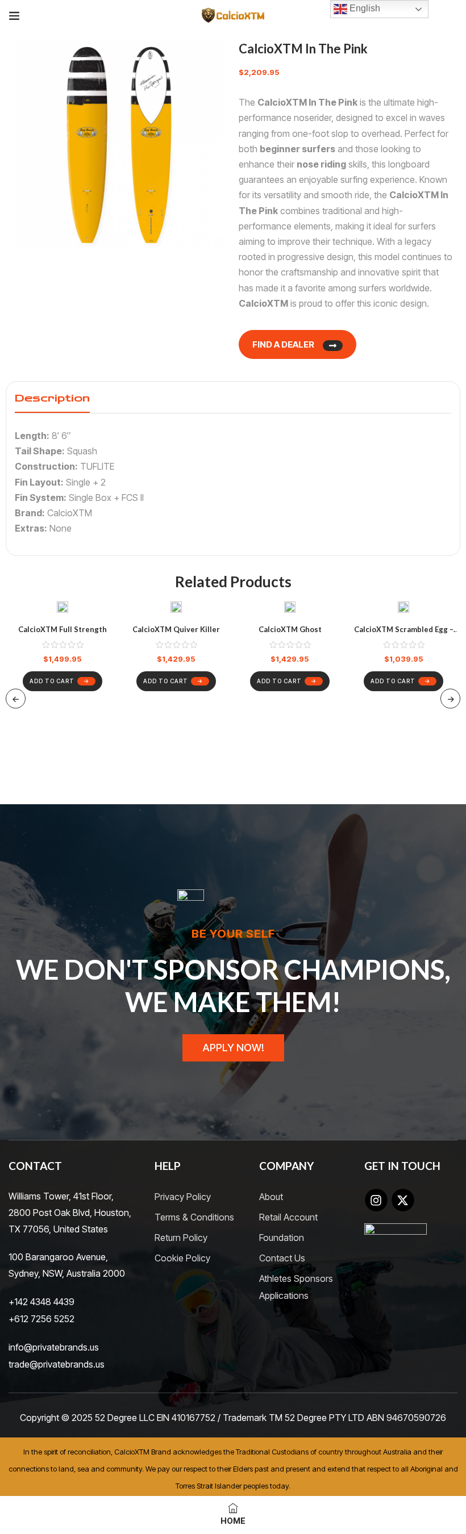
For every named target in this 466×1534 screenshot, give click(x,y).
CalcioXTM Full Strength (62, 629)
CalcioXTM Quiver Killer (176, 629)
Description (52, 398)
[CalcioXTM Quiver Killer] (176, 609)
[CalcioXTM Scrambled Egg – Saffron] (403, 609)
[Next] (450, 698)
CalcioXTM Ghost (290, 629)
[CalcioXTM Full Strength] (62, 609)
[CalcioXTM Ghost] (290, 609)
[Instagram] (376, 1200)
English (363, 8)
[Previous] (16, 698)
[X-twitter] (403, 1200)
